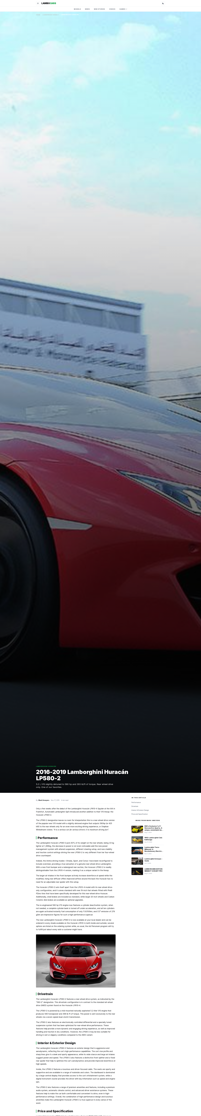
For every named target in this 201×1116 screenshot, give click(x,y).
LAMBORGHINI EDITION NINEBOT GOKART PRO (153, 870)
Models (77, 9)
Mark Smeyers (43, 800)
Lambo (48, 3)
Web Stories (99, 9)
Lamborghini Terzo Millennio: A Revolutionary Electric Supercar (153, 850)
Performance (136, 802)
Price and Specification (139, 814)
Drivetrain (134, 806)
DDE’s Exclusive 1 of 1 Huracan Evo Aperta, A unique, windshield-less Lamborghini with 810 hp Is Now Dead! (154, 830)
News (87, 9)
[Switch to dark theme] (163, 3)
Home (38, 14)
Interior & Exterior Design (140, 810)
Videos (112, 9)
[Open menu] (38, 3)
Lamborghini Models (50, 14)
